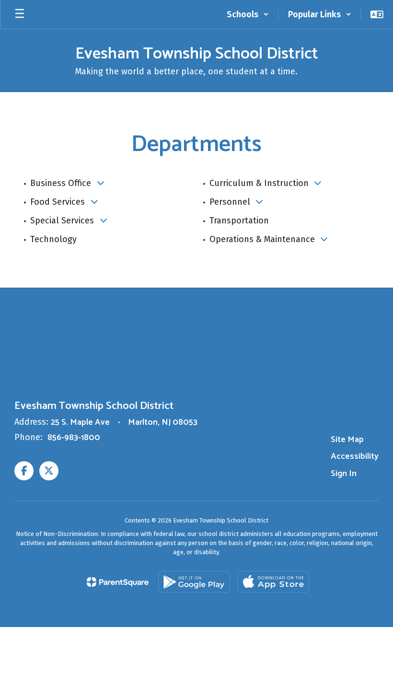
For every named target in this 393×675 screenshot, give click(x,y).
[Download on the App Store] (273, 582)
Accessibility (355, 456)
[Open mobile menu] (19, 14)
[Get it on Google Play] (194, 582)
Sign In (344, 473)
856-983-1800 (73, 438)
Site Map (347, 439)
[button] (247, 14)
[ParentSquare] (117, 582)
